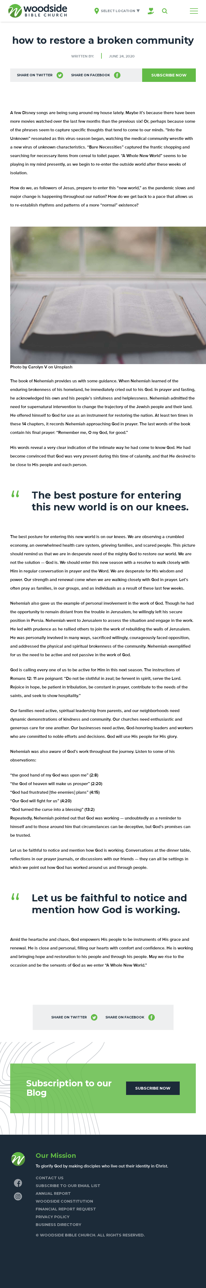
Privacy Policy (52, 1216)
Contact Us (50, 1177)
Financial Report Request (66, 1209)
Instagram (18, 1196)
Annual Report (53, 1193)
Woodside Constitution (64, 1201)
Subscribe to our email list (68, 1185)
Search (164, 11)
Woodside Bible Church (37, 11)
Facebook (18, 1183)
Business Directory (58, 1224)
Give (151, 11)
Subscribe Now (168, 75)
